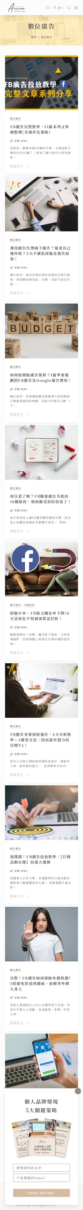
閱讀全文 (17, 166)
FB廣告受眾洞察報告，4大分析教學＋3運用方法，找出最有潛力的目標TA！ (41, 740)
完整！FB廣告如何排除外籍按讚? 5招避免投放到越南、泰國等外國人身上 (40, 983)
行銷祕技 (29, 605)
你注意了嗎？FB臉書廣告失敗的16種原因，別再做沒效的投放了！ (41, 498)
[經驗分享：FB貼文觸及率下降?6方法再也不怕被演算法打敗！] (41, 569)
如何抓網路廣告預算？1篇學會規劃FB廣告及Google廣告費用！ (41, 377)
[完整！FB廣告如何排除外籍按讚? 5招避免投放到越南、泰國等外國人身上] (41, 934)
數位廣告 (15, 118)
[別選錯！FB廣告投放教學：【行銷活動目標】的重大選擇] (41, 812)
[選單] (76, 7)
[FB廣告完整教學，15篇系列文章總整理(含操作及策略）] (41, 82)
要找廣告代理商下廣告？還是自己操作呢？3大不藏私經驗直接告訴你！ (40, 253)
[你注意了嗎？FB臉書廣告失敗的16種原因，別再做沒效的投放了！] (41, 452)
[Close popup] (78, 1091)
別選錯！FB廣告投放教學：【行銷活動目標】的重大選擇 (40, 859)
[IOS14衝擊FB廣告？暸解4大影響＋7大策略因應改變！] (41, 1061)
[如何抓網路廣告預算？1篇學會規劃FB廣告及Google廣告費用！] (41, 331)
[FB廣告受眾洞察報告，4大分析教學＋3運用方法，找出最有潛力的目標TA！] (41, 690)
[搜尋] (68, 7)
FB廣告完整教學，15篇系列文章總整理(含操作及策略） (39, 129)
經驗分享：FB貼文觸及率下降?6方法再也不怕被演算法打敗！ (40, 615)
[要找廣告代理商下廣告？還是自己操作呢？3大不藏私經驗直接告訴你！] (41, 204)
